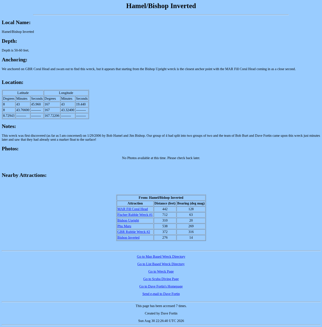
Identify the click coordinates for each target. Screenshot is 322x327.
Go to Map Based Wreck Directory (161, 256)
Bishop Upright (128, 220)
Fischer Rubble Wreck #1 (135, 215)
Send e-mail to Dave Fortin (161, 294)
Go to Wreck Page (161, 271)
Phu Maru (124, 226)
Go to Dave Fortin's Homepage (161, 286)
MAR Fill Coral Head (132, 209)
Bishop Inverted (128, 237)
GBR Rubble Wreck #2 (133, 232)
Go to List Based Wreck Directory (161, 264)
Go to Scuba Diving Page (161, 279)
